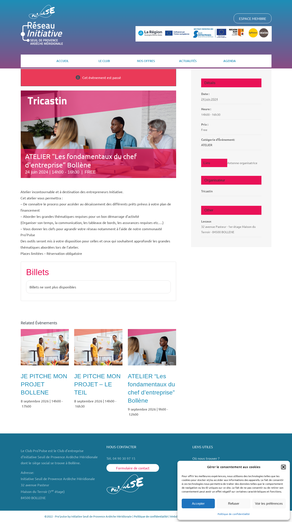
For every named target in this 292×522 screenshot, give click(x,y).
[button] (283, 467)
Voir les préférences (269, 503)
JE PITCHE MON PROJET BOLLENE (44, 384)
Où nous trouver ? (206, 458)
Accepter (198, 503)
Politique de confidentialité (234, 514)
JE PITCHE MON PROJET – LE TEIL (97, 384)
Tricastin (207, 191)
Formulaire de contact (132, 468)
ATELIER (206, 145)
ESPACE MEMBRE (252, 18)
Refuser (233, 503)
